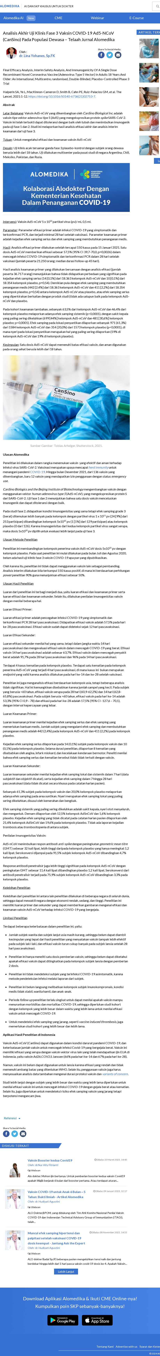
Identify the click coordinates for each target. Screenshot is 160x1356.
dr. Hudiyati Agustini (47, 1201)
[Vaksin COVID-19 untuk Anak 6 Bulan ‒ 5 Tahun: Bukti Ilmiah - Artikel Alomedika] (15, 1207)
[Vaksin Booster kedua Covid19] (15, 1176)
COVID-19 (37, 472)
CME (58, 18)
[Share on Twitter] (110, 55)
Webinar (97, 18)
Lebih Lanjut (66, 1271)
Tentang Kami (105, 1346)
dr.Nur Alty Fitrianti (46, 1165)
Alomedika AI (14, 18)
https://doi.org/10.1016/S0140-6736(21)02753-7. (62, 96)
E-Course (136, 18)
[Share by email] (119, 55)
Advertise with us (126, 1346)
